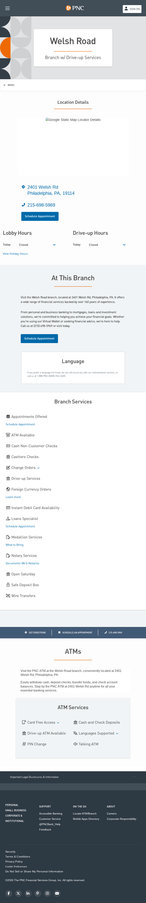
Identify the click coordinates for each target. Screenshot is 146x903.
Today (6, 245)
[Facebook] (8, 893)
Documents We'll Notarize (22, 563)
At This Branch (73, 278)
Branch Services (73, 402)
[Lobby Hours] (54, 245)
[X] (18, 893)
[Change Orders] (38, 468)
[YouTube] (57, 893)
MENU (11, 85)
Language (73, 361)
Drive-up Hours (90, 233)
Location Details (73, 102)
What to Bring (14, 545)
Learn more (13, 497)
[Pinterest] (37, 893)
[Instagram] (47, 893)
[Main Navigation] (8, 8)
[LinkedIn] (28, 893)
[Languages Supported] (117, 734)
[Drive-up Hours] (124, 245)
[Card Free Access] (58, 723)
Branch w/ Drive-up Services (73, 57)
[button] (73, 777)
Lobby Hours (17, 233)
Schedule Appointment (40, 216)
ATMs (73, 652)
